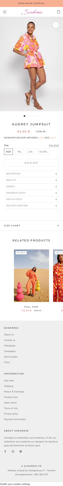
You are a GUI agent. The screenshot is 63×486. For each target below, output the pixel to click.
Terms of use (11, 408)
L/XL (30, 151)
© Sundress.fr (31, 466)
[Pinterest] (20, 451)
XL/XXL (43, 151)
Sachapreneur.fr (36, 470)
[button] (31, 174)
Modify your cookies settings (15, 484)
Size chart (54, 145)
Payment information (15, 419)
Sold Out (31, 163)
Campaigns (10, 351)
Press (7, 362)
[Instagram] (13, 451)
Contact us (9, 340)
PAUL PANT (31, 307)
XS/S (8, 151)
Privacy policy (11, 413)
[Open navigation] (4, 12)
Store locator (11, 356)
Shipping (8, 386)
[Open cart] (58, 12)
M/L (19, 151)
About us (9, 334)
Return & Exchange (14, 391)
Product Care (11, 397)
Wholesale (9, 345)
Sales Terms (10, 402)
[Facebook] (5, 451)
